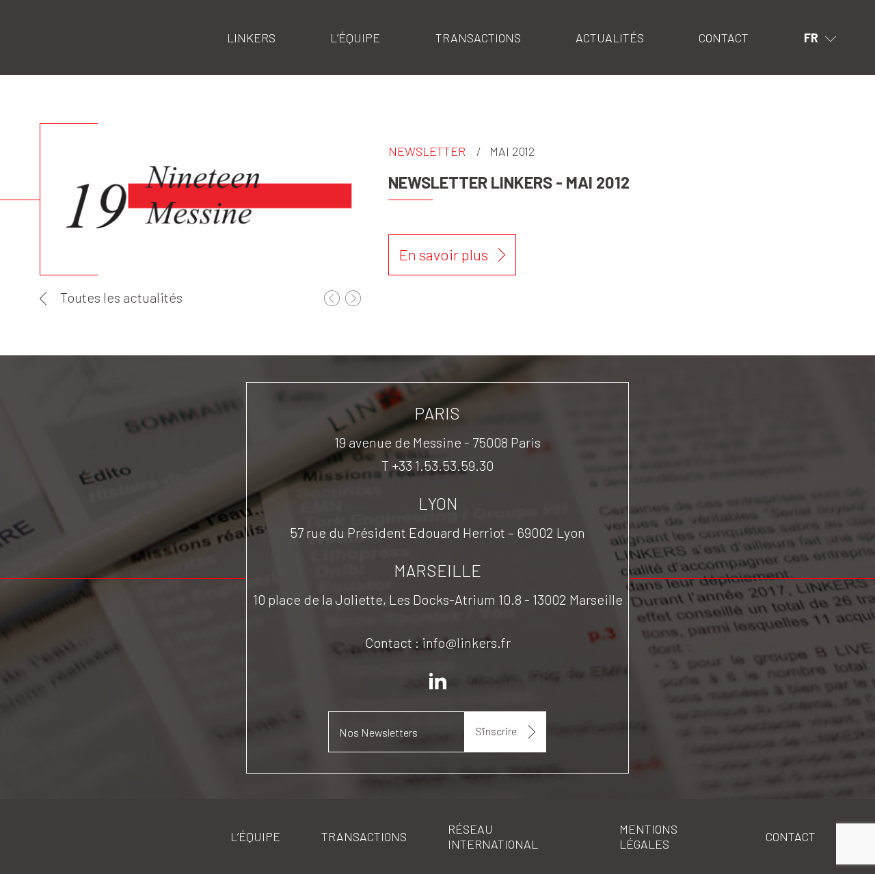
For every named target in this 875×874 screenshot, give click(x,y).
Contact (724, 37)
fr (811, 37)
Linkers (57, 17)
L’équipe (355, 37)
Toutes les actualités (121, 297)
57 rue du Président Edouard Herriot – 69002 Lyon (437, 532)
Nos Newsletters (378, 732)
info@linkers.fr (466, 642)
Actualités (610, 37)
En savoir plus (443, 254)
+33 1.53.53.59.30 (443, 465)
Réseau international (493, 836)
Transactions (478, 37)
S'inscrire (496, 730)
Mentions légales (648, 836)
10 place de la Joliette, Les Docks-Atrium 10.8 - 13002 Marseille (438, 599)
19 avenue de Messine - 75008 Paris (437, 442)
